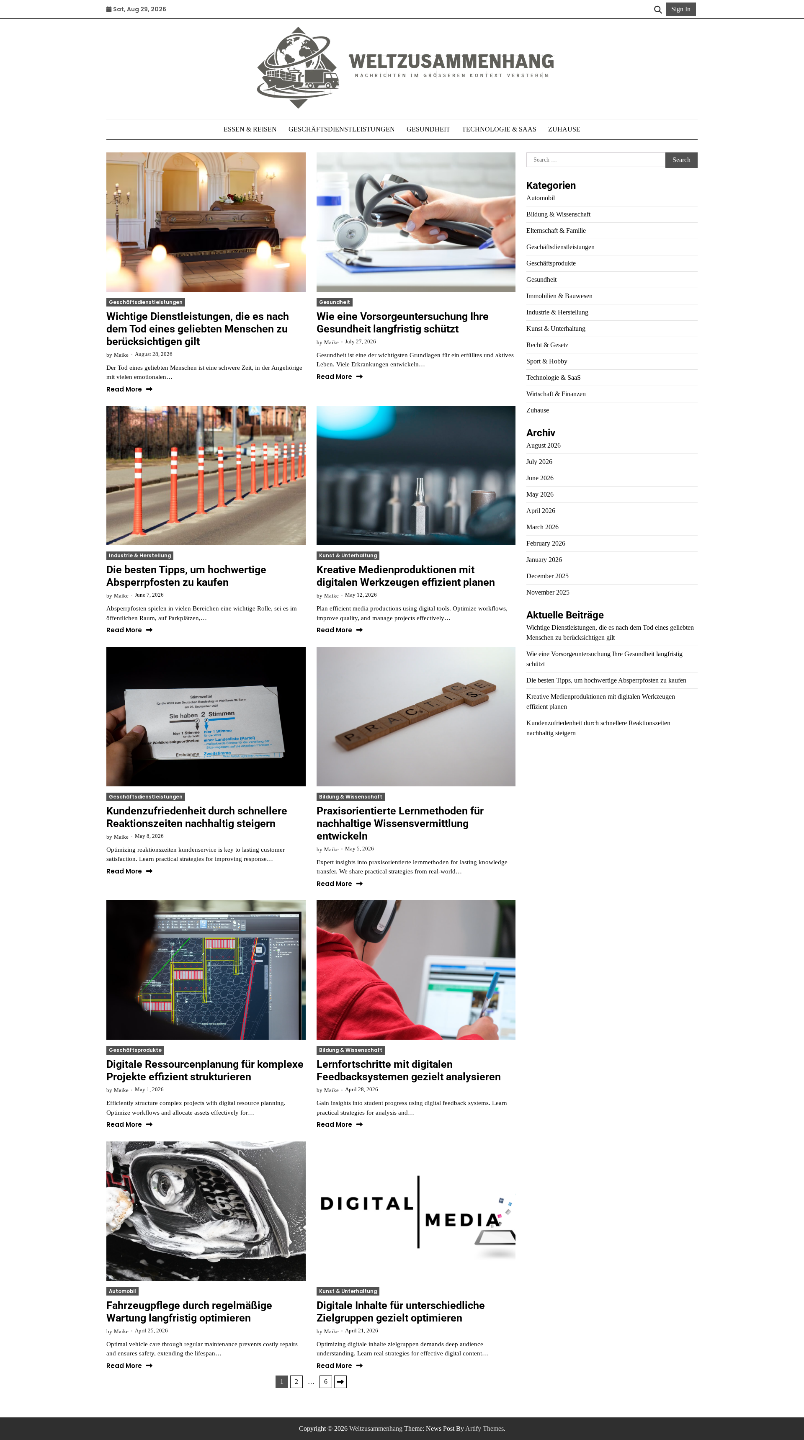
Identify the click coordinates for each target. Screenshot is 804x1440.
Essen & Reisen (250, 129)
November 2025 (548, 592)
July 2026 (539, 461)
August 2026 (543, 445)
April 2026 (540, 510)
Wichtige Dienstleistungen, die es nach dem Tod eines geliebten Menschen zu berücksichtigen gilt (197, 329)
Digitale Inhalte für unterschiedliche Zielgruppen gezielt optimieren (401, 1311)
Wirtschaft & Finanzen (556, 393)
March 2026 (542, 527)
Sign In (681, 9)
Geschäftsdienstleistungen (342, 129)
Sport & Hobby (546, 361)
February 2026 (545, 543)
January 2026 (544, 559)
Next (340, 1382)
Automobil (122, 1291)
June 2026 (540, 478)
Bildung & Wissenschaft (350, 796)
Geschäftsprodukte (135, 1050)
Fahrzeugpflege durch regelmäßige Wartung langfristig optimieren (189, 1311)
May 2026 (540, 494)
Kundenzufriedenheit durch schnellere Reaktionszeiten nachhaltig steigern (196, 817)
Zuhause (564, 129)
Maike (121, 355)
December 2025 (547, 576)
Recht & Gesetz (547, 344)
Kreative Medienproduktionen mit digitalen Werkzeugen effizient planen (406, 576)
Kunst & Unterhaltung (348, 555)
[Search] (658, 9)
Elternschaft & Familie (556, 230)
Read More (124, 389)
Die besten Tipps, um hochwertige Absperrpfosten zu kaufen (186, 576)
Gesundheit (428, 129)
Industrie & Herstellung (140, 555)
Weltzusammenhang (375, 1428)
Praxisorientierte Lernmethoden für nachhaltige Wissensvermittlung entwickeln (400, 823)
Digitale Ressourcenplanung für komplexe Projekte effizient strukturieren (205, 1070)
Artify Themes (484, 1428)
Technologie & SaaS (499, 129)
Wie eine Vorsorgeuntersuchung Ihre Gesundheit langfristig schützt (403, 322)
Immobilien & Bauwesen (559, 295)
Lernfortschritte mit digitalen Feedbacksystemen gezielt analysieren (409, 1070)
